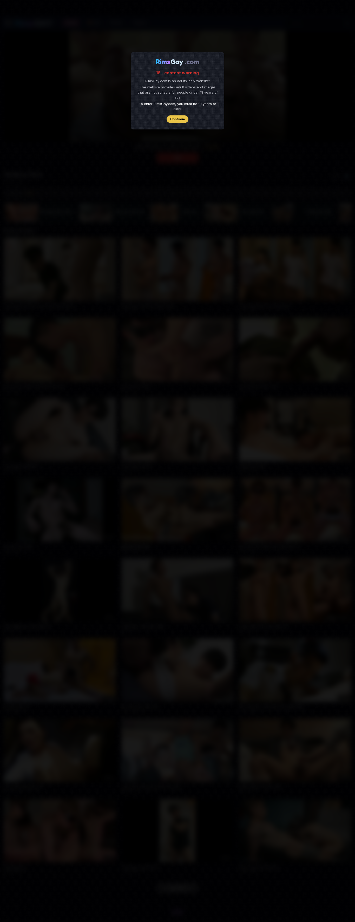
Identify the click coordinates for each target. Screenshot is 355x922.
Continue (177, 119)
